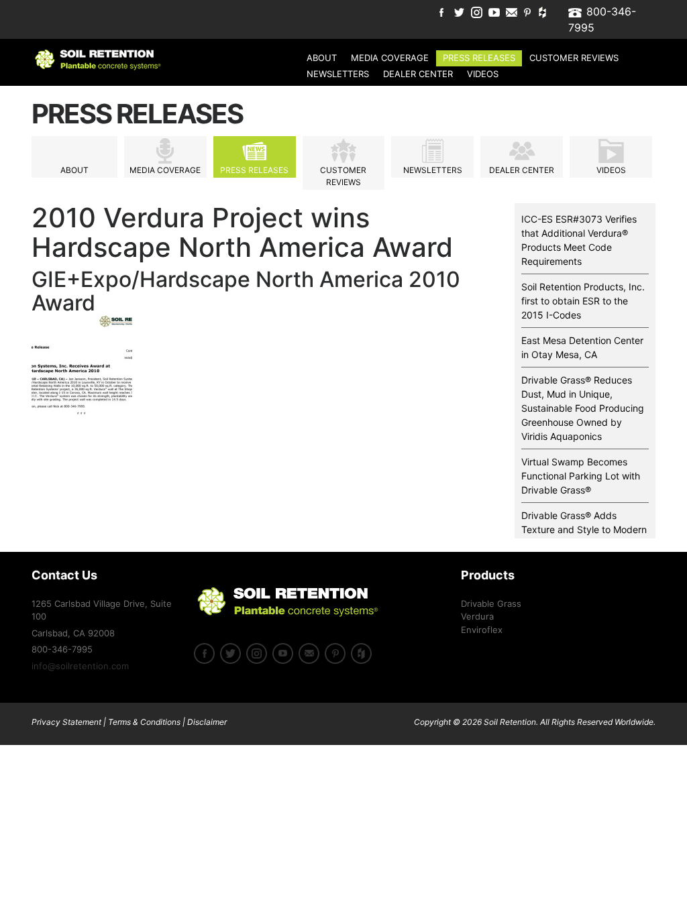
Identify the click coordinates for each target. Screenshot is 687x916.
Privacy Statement (66, 722)
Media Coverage (390, 57)
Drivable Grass (491, 603)
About (322, 57)
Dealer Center (418, 73)
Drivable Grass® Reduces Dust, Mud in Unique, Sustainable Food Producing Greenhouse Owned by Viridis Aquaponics (582, 408)
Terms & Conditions (144, 722)
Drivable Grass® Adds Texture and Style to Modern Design (584, 529)
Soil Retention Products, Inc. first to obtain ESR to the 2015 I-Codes (583, 301)
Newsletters (338, 73)
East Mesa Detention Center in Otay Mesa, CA (582, 347)
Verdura (477, 616)
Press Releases (479, 57)
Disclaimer (207, 722)
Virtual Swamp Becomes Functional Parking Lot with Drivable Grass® (580, 476)
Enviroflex (482, 629)
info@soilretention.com (80, 666)
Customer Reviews (574, 57)
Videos (482, 73)
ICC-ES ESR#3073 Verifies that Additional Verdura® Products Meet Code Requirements (579, 240)
